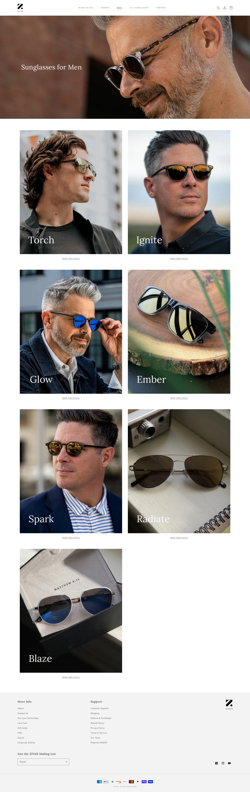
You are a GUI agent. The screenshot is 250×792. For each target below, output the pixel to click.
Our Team (95, 737)
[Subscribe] (66, 762)
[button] (218, 8)
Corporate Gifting (26, 742)
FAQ (20, 732)
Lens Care (22, 723)
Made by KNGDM (99, 742)
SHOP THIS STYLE (71, 259)
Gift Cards (22, 728)
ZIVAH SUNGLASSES (128, 786)
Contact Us (23, 713)
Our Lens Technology (28, 718)
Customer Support (100, 708)
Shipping (95, 713)
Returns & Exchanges (101, 718)
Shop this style (179, 259)
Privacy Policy (98, 728)
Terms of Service (99, 732)
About (21, 708)
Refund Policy (97, 723)
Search (21, 737)
